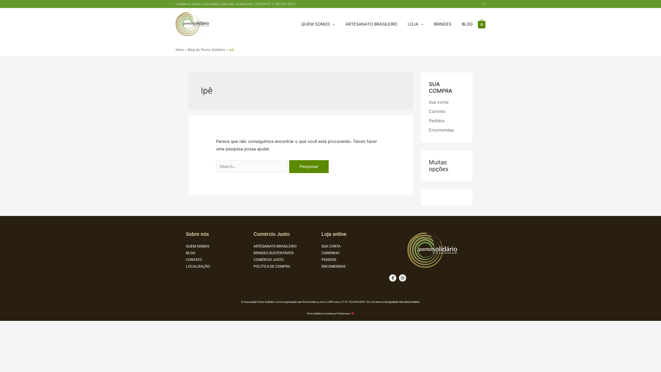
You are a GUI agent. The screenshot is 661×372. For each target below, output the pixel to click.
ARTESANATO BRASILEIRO (275, 246)
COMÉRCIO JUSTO (269, 260)
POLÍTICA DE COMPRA (272, 266)
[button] (483, 4)
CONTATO (194, 260)
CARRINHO (330, 253)
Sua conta (438, 102)
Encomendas (441, 130)
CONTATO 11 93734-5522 (274, 4)
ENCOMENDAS (333, 266)
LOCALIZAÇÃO (198, 266)
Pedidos (437, 120)
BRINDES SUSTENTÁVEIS (274, 253)
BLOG (190, 253)
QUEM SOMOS (197, 246)
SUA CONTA (331, 246)
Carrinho (437, 111)
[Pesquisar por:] (252, 166)
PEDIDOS (328, 260)
